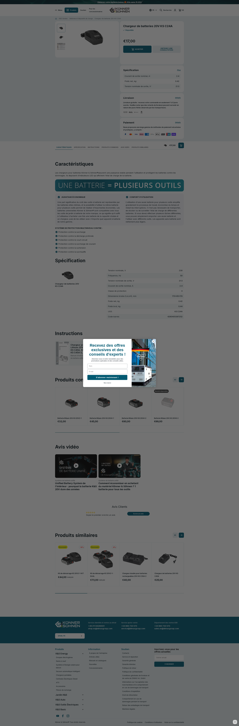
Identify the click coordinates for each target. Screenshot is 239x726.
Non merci (107, 383)
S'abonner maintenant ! (107, 377)
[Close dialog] (153, 341)
